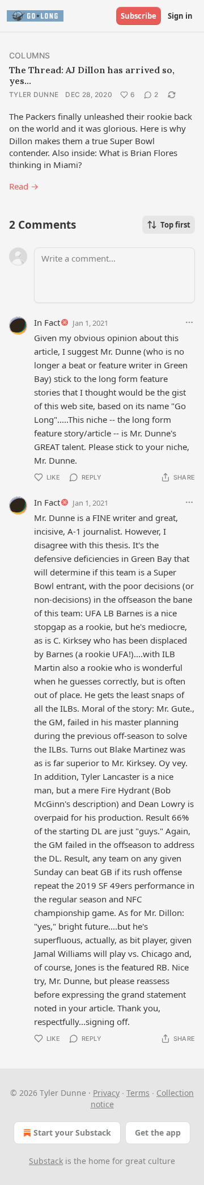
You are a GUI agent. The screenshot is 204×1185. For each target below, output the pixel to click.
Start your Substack (72, 1132)
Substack (46, 1160)
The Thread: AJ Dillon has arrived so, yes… (92, 75)
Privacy (106, 1092)
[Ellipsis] (189, 322)
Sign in (180, 16)
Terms (138, 1092)
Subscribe (138, 16)
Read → (24, 186)
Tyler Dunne (33, 94)
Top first (175, 225)
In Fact (47, 322)
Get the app (158, 1132)
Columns (29, 55)
